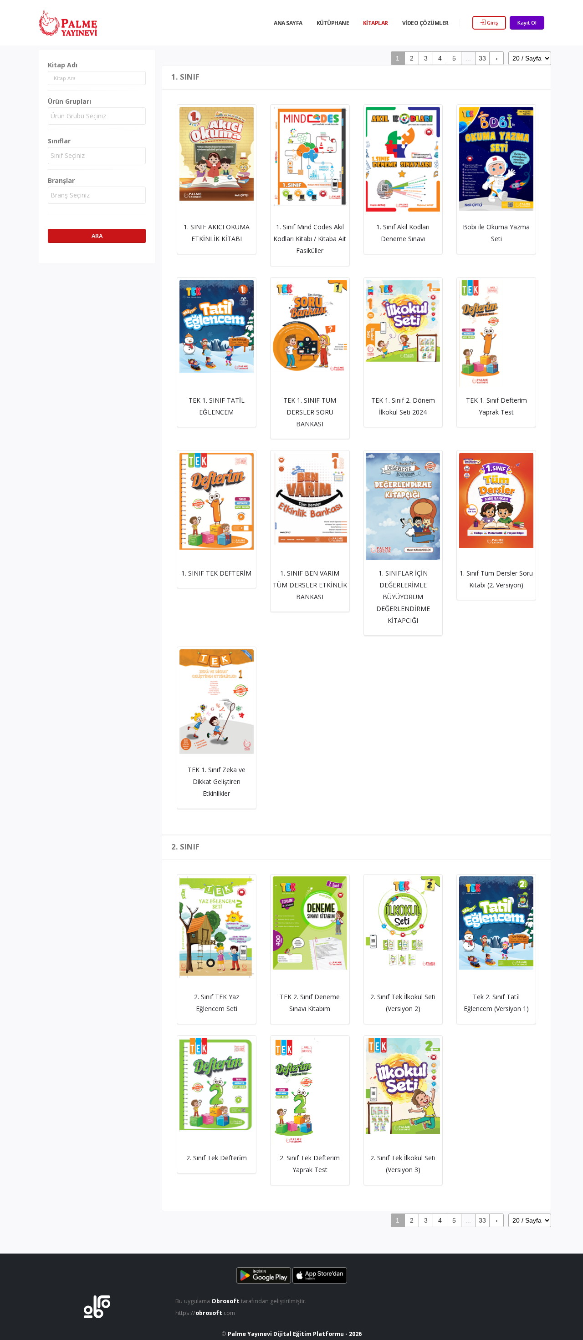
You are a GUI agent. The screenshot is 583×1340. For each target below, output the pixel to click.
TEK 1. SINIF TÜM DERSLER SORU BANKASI (309, 412)
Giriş (492, 22)
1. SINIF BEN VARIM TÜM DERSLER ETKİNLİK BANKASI (310, 585)
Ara (97, 236)
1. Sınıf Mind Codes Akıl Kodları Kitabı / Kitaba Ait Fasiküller (309, 238)
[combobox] (97, 116)
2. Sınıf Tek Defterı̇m (216, 1157)
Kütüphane (333, 23)
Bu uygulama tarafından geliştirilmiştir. (241, 1301)
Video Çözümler (425, 23)
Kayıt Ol (527, 22)
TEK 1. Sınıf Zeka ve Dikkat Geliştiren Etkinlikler (216, 781)
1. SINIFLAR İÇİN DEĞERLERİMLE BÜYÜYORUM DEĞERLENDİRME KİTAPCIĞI (403, 597)
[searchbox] (98, 116)
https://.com (205, 1313)
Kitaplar (375, 23)
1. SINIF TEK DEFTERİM (216, 573)
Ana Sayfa (288, 23)
